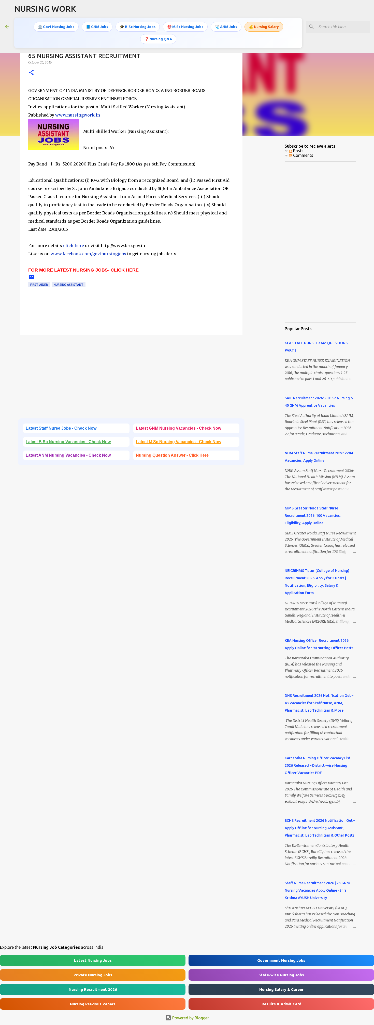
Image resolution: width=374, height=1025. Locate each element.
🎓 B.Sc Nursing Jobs (137, 27)
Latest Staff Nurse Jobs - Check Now (61, 428)
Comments (302, 155)
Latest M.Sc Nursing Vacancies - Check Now (178, 442)
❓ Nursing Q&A (158, 39)
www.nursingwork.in (77, 115)
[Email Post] (31, 279)
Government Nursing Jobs (281, 960)
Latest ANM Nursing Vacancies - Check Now (68, 455)
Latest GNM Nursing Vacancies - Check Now (178, 428)
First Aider (39, 284)
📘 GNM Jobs (97, 27)
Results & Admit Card (281, 1004)
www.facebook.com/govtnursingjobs (88, 253)
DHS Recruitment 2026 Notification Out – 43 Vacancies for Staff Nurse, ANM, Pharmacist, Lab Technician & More (319, 703)
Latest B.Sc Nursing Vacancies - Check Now (68, 442)
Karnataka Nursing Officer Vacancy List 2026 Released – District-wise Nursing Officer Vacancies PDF (317, 765)
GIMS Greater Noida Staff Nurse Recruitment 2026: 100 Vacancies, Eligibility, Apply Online (313, 515)
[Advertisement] (131, 378)
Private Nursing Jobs (93, 975)
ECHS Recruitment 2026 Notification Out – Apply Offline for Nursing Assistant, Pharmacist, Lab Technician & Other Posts (320, 827)
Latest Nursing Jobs (93, 960)
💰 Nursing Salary (264, 27)
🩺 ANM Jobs (226, 27)
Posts (298, 150)
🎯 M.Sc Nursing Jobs (185, 27)
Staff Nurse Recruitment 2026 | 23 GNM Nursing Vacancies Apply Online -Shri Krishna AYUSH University (317, 890)
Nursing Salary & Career (281, 989)
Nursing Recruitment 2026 (93, 989)
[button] (31, 72)
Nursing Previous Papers (93, 1004)
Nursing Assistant (68, 284)
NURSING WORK (45, 8)
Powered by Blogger (190, 1018)
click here (74, 245)
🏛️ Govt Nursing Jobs (56, 27)
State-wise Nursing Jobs (281, 975)
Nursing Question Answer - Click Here (172, 455)
